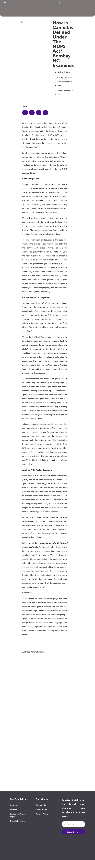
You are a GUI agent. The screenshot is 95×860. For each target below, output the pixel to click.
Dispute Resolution (18, 821)
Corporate (14, 805)
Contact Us (41, 805)
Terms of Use (41, 809)
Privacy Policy (42, 814)
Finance (13, 809)
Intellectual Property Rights (19, 815)
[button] (25, 112)
